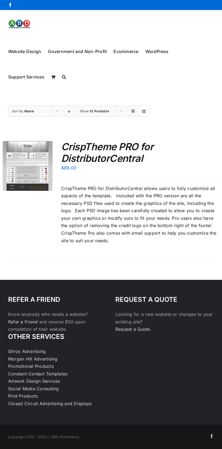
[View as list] (144, 111)
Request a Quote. (133, 329)
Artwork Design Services (34, 381)
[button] (64, 76)
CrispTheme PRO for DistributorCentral (107, 152)
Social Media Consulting (33, 388)
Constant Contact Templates (37, 373)
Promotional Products (31, 366)
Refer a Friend (23, 322)
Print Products (23, 396)
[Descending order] (69, 111)
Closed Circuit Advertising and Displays (50, 403)
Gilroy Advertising (27, 351)
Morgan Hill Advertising (33, 359)
